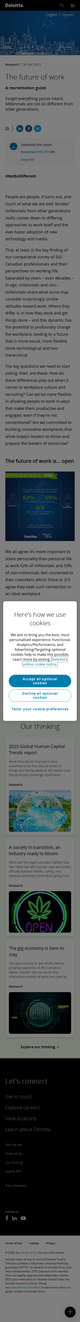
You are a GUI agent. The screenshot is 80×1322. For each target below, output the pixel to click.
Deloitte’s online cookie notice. (45, 662)
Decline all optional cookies (40, 695)
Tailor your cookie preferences (40, 709)
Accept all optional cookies (40, 680)
